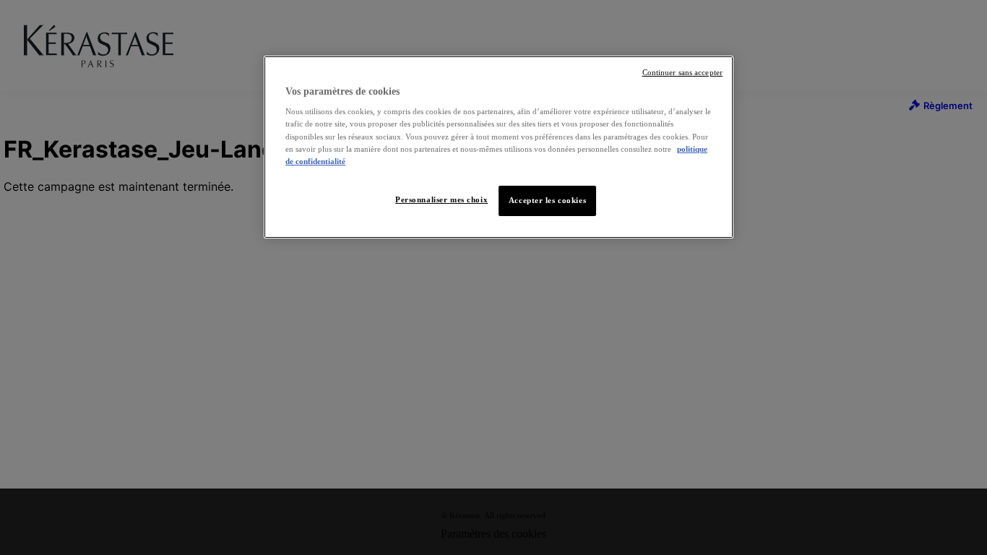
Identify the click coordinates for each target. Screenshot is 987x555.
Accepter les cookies (547, 200)
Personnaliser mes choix (441, 199)
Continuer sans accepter (682, 73)
